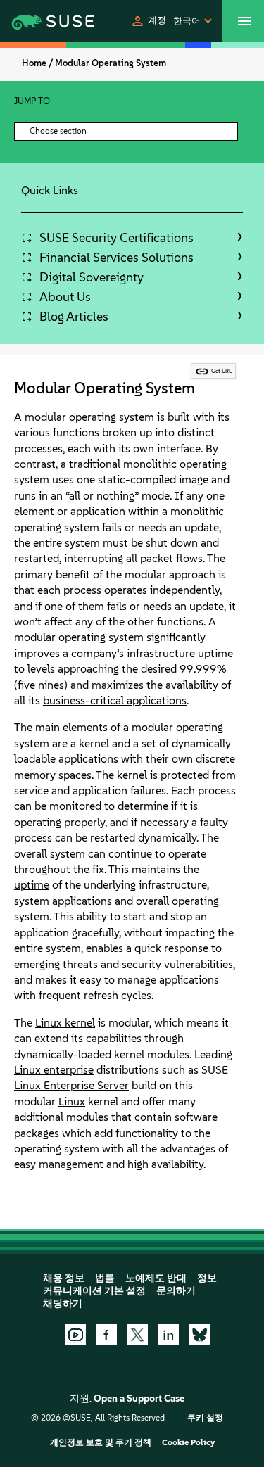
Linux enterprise (54, 1070)
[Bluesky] (199, 1334)
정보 (207, 1278)
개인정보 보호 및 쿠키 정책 (100, 1442)
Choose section (58, 131)
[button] (148, 21)
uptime (31, 884)
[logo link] (36, 21)
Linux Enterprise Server (71, 1085)
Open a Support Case (139, 1398)
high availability (165, 1164)
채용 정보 (63, 1278)
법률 (105, 1278)
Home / (37, 63)
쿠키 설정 (205, 1418)
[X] (137, 1334)
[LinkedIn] (168, 1334)
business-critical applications (115, 700)
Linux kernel (65, 1022)
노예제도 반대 (156, 1278)
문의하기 (176, 1291)
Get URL (221, 370)
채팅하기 (62, 1303)
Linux (71, 1101)
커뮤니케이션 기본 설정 (94, 1291)
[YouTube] (75, 1334)
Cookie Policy (188, 1442)
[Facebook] (106, 1334)
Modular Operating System (110, 63)
